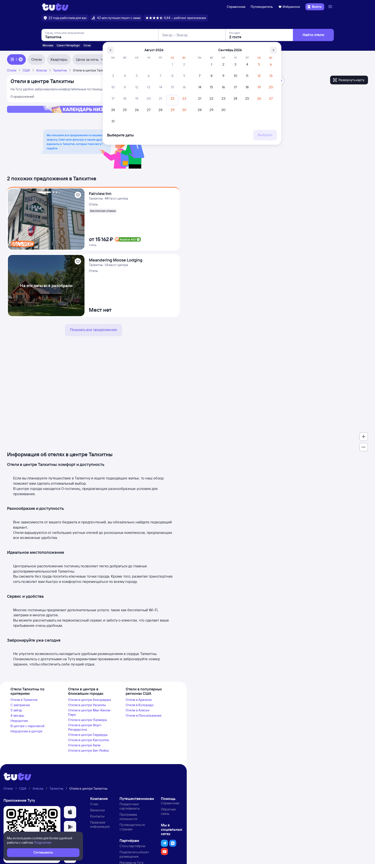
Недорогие (19, 721)
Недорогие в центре (26, 731)
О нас (94, 804)
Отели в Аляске (138, 710)
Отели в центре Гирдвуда (87, 735)
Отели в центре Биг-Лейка (88, 750)
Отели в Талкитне (24, 700)
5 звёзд (16, 710)
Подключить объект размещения (134, 854)
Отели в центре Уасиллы (87, 705)
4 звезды (17, 715)
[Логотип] (55, 7)
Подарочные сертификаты (130, 806)
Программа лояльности (128, 816)
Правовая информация (100, 824)
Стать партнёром (132, 846)
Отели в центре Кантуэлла (88, 740)
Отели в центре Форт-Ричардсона (85, 727)
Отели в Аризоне (139, 700)
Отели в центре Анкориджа (89, 700)
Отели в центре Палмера (87, 720)
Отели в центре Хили (84, 745)
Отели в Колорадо (140, 705)
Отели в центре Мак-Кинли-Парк (89, 712)
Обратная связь (168, 811)
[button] (70, 812)
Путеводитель (262, 7)
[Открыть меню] (331, 6)
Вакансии (97, 810)
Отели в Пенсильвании (143, 715)
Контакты (97, 816)
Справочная (236, 7)
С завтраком (20, 705)
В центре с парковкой (27, 726)
